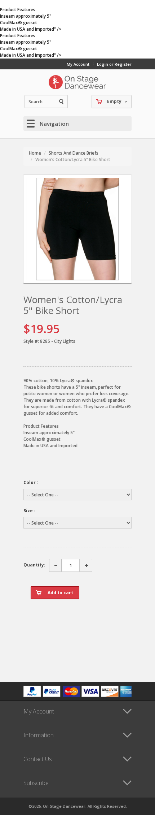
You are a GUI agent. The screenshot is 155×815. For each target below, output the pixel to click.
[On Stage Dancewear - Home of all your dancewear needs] (77, 82)
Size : (29, 511)
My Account (78, 64)
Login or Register (114, 64)
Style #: (31, 341)
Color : (30, 482)
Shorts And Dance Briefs (73, 153)
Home (35, 153)
